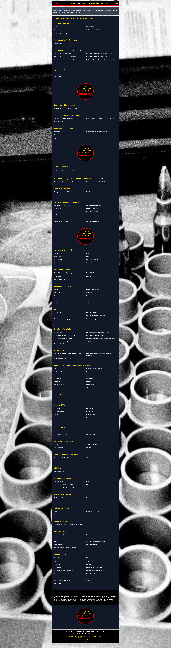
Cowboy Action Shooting (92, 535)
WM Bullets (89, 388)
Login (116, 3)
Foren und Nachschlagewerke (65, 128)
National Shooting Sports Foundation (95, 570)
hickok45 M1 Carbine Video (61, 434)
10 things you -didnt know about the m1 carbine (66, 108)
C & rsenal (88, 557)
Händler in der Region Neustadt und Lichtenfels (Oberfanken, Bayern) (80, 178)
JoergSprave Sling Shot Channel (94, 567)
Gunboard (56, 135)
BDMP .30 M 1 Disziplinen (92, 431)
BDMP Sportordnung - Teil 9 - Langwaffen (64, 59)
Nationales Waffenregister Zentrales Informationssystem (100, 338)
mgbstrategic (89, 375)
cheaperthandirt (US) (59, 471)
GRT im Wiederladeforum (92, 458)
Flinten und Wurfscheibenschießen (67, 115)
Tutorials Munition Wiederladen (66, 454)
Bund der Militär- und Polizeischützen (68, 50)
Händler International (62, 189)
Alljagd (56, 368)
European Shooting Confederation (63, 481)
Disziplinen (73, 3)
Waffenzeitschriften (61, 508)
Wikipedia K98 (89, 447)
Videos (97, 3)
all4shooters (57, 131)
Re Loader (56, 574)
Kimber (88, 253)
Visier (55, 514)
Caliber (56, 511)
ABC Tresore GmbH (59, 498)
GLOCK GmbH (57, 208)
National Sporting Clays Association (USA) (64, 487)
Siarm (87, 299)
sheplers (56, 541)
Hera (55, 26)
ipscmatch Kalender (91, 414)
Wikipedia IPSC (58, 421)
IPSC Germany (90, 411)
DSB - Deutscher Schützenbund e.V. (95, 335)
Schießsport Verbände (62, 329)
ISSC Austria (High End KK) (93, 211)
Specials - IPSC (59, 405)
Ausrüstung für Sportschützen (65, 40)
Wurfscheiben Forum (59, 121)
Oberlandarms (90, 26)
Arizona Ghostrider (59, 557)
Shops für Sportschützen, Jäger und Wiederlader (72, 365)
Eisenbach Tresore (91, 498)
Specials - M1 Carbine (62, 428)
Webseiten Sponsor (61, 521)
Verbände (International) (63, 478)
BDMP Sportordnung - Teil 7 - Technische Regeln (66, 56)
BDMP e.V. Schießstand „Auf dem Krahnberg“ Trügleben (68, 353)
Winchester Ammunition (92, 221)
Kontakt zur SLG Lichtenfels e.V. (85, 633)
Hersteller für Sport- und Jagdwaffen (67, 202)
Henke (55, 315)
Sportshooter (89, 378)
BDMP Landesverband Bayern (85, 637)
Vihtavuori (89, 302)
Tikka (87, 218)
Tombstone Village (58, 544)
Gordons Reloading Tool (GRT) (61, 458)
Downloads (92, 3)
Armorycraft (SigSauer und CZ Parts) (63, 192)
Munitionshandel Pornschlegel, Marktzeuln (97, 181)
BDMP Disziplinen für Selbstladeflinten (64, 73)
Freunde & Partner (61, 167)
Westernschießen (60, 531)
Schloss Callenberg (91, 319)
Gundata (88, 135)
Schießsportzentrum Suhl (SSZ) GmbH (63, 358)
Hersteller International (63, 250)
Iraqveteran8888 (58, 567)
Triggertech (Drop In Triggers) (61, 33)
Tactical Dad (57, 577)
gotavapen (57, 444)
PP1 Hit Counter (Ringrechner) (94, 398)
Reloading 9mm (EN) (91, 296)
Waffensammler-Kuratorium (61, 322)
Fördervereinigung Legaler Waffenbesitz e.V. (97, 131)
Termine (85, 3)
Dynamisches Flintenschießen (65, 70)
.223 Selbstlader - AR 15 (63, 23)
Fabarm (88, 73)
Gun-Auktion (89, 371)
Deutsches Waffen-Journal (92, 511)
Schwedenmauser (58, 447)
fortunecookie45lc (58, 292)
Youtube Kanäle (60, 554)
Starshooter (57, 381)
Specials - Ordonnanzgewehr (65, 441)
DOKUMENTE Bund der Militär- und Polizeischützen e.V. (100, 59)
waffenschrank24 (58, 501)
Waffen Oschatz (90, 384)
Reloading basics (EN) (59, 299)
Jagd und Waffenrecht (59, 138)
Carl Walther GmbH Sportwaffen (62, 205)
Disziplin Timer (58, 398)
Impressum (69, 631)
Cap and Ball (57, 561)
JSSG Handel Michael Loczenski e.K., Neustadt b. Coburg (68, 181)
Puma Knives (57, 378)
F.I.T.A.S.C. (88, 481)
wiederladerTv (90, 461)
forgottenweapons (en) (92, 312)
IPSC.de (56, 414)
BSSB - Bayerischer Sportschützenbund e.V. (65, 335)
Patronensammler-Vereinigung (62, 319)
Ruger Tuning (57, 276)
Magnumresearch (58, 256)
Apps (107, 3)
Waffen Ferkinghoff (59, 384)
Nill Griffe (56, 215)
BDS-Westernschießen (59, 535)
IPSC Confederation (59, 411)
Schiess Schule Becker (91, 574)
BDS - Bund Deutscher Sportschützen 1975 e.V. (98, 332)
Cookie (102, 631)
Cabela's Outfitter (58, 195)
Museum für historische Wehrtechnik (95, 315)
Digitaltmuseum (58, 312)
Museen (57, 309)
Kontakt (102, 3)
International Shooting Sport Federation (64, 484)
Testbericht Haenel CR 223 (92, 30)
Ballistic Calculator (58, 289)
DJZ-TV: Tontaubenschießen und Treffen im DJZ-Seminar (100, 118)
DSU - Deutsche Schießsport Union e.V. (64, 338)
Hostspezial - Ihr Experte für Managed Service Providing (68, 524)
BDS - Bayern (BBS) (58, 332)
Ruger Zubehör (90, 276)
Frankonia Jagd (58, 371)
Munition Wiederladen (62, 286)
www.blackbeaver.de (91, 544)
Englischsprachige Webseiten (65, 105)
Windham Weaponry (91, 33)
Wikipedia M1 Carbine (91, 434)
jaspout (56, 375)
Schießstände (59, 350)
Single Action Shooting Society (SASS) (95, 541)
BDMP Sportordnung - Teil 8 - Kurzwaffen (96, 56)
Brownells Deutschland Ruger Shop (63, 273)
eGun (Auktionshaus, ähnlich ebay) (95, 368)
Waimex (56, 388)
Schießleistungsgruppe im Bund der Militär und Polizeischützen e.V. (85, 636)
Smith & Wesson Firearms (92, 259)
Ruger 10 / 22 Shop (91, 273)
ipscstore (56, 417)
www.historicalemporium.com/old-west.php (65, 547)
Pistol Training (90, 417)
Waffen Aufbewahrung (62, 495)
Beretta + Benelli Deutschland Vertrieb (63, 118)
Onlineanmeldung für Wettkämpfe (63, 63)
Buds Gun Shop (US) (91, 192)
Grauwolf (56, 296)
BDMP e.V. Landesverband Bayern (62, 53)
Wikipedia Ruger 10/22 (59, 279)
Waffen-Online (90, 342)
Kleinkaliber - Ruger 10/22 (63, 270)
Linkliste (79, 3)
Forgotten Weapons (91, 561)
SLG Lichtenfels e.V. (61, 395)
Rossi (87, 256)
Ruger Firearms (58, 259)
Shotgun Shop (57, 76)
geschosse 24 (89, 292)
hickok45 (88, 564)
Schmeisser (57, 30)
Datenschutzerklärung (92, 631)
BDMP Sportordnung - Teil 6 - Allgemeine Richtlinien (99, 53)
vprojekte (88, 580)
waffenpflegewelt (58, 43)
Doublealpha (89, 408)
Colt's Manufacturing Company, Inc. (95, 205)
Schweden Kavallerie (91, 444)
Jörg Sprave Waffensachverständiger (63, 570)
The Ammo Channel (91, 577)
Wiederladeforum (58, 461)
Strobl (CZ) (89, 195)
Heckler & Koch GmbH (92, 208)
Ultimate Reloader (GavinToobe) (62, 580)
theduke (88, 381)
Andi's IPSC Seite (58, 408)
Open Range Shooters (59, 538)
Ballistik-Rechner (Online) (92, 289)
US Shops (57, 468)
